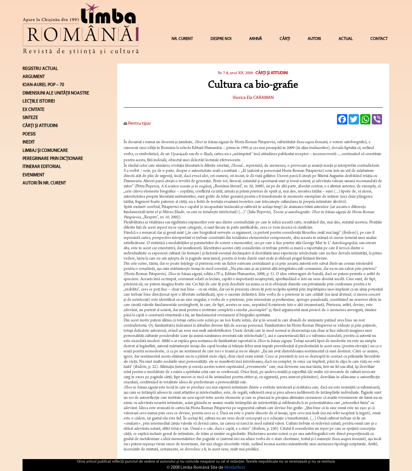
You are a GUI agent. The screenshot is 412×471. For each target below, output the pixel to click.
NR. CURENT (182, 39)
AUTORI (314, 39)
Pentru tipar (139, 123)
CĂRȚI (285, 39)
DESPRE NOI (221, 39)
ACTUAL (346, 39)
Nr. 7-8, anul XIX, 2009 (235, 73)
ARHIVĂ (255, 39)
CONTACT (379, 39)
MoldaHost (234, 467)
